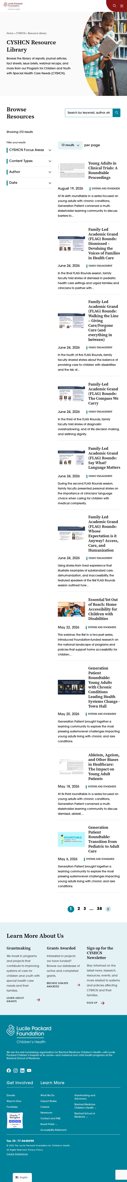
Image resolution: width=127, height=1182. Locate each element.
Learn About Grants (15, 1000)
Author (14, 172)
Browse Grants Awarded (57, 985)
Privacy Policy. (35, 1150)
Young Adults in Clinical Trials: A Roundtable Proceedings (103, 170)
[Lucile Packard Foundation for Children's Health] (13, 6)
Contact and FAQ (50, 1118)
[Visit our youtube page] (29, 1070)
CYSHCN (20, 33)
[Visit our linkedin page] (22, 1070)
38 (99, 909)
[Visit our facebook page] (9, 1070)
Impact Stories (49, 1101)
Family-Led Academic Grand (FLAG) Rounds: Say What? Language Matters (104, 458)
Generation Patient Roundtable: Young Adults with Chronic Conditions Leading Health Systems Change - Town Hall (104, 687)
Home (10, 33)
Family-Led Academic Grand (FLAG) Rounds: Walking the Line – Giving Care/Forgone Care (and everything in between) (103, 320)
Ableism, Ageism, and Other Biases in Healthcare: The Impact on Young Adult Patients (104, 766)
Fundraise (12, 1107)
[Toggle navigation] (122, 6)
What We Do (47, 1095)
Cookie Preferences (17, 1154)
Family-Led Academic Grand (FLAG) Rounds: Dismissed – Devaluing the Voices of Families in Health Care (104, 244)
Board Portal (47, 1124)
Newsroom (46, 1113)
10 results (67, 145)
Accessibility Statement (53, 1130)
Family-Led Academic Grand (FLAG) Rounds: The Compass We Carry (103, 394)
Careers (45, 1107)
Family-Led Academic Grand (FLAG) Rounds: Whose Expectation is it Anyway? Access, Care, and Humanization (103, 533)
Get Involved (20, 1083)
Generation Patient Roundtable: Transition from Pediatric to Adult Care (103, 839)
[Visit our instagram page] (15, 1070)
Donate (11, 1095)
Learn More (52, 1083)
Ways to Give (14, 1101)
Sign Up (92, 1003)
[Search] (114, 5)
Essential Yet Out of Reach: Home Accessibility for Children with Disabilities (103, 609)
